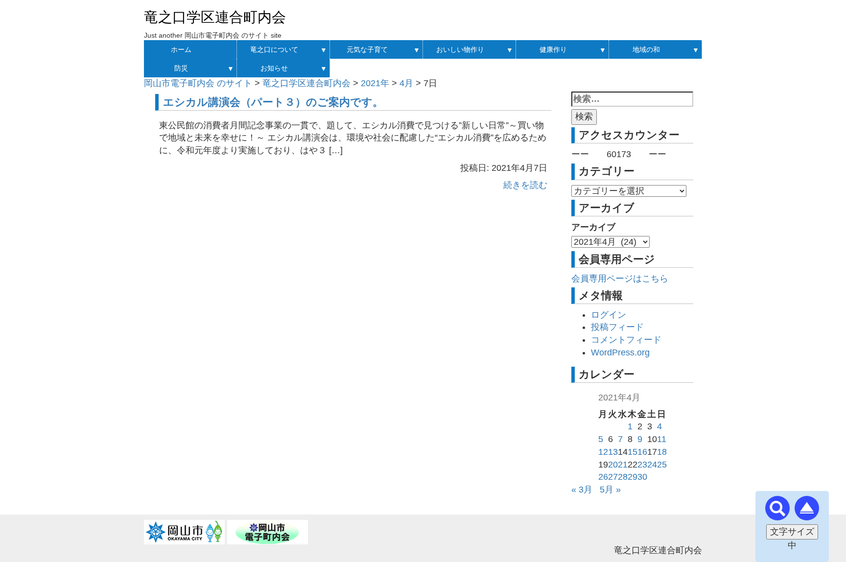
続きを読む (525, 185)
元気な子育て (367, 49)
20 (613, 464)
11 (661, 439)
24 (652, 464)
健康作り (553, 49)
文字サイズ (792, 532)
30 (642, 477)
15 (632, 452)
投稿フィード (617, 327)
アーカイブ (593, 227)
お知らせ (274, 68)
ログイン (608, 315)
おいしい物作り (460, 49)
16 (642, 452)
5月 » (610, 489)
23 (642, 464)
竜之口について (274, 49)
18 (662, 452)
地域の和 (646, 49)
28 (623, 477)
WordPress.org (620, 352)
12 (603, 452)
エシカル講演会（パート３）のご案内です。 (273, 102)
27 (613, 477)
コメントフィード (626, 340)
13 (613, 452)
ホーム (181, 49)
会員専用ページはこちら (619, 278)
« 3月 (581, 489)
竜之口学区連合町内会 (215, 17)
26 (603, 477)
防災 (181, 68)
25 (662, 464)
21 (623, 464)
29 (632, 477)
